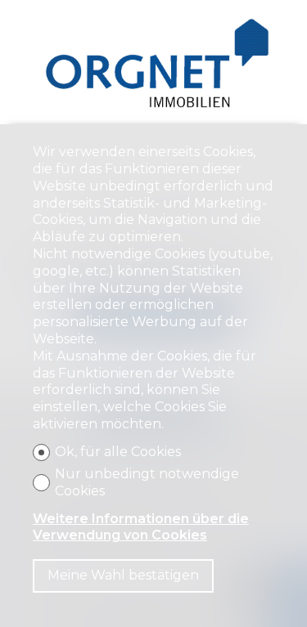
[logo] (153, 65)
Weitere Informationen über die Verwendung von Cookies (141, 527)
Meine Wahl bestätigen (123, 575)
